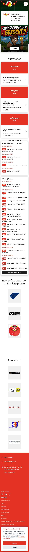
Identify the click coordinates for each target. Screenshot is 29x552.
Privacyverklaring (5, 512)
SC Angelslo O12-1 (12, 268)
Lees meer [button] (14, 48)
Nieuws (2, 515)
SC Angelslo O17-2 (12, 214)
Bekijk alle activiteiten (14, 140)
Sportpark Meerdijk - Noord (13, 468)
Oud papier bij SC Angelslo (7, 524)
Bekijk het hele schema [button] (14, 272)
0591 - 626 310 (8, 457)
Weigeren (14, 547)
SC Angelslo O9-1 (13, 201)
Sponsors (3, 506)
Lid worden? (4, 518)
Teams (2, 503)
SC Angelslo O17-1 (12, 184)
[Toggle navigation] (26, 4)
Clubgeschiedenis (5, 500)
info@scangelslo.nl (10, 462)
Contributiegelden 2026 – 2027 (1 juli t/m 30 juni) (12, 521)
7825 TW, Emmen (9, 473)
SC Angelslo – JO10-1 (14, 204)
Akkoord (14, 543)
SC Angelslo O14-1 (12, 224)
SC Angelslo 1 (11, 149)
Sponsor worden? (5, 509)
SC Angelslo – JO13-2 (13, 229)
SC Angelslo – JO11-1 (21, 197)
